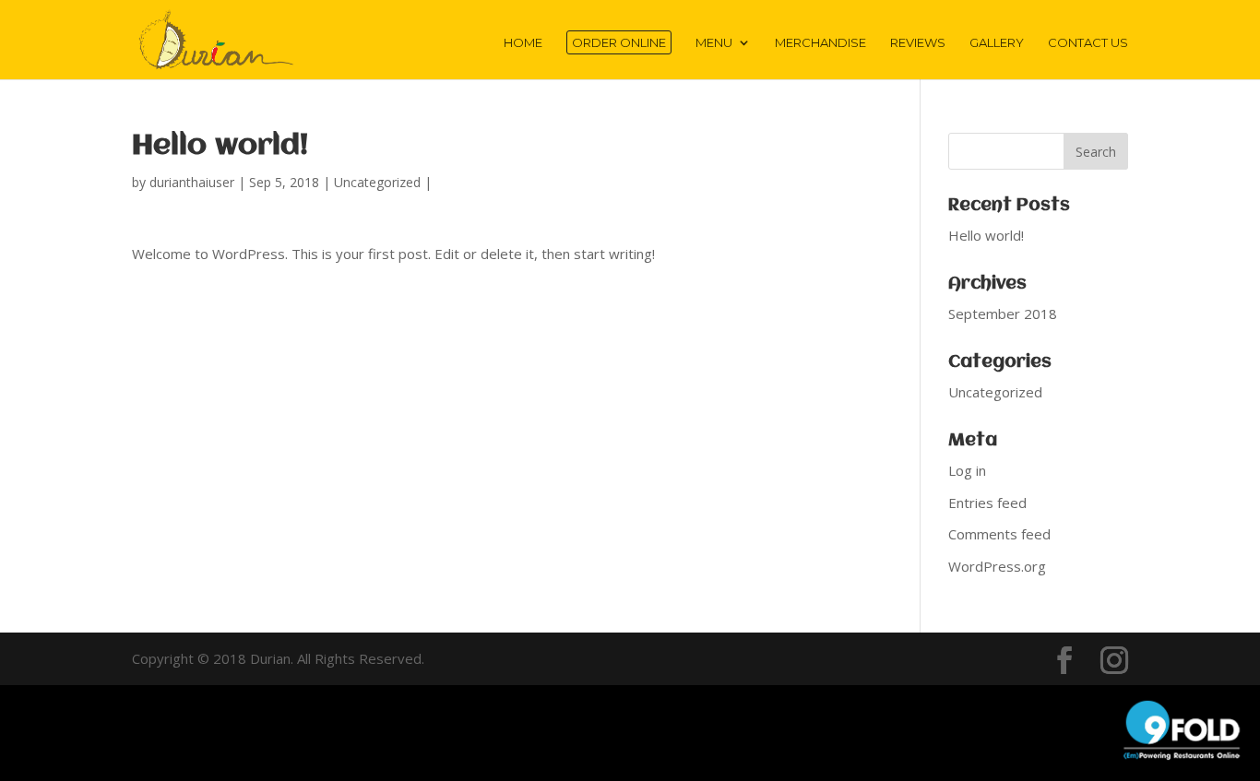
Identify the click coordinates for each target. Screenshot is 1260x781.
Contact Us (1088, 43)
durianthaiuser (191, 182)
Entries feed (987, 502)
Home (523, 43)
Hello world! (986, 235)
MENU (713, 43)
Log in (967, 470)
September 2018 (1002, 313)
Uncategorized (377, 182)
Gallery (996, 43)
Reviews (917, 43)
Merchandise (820, 43)
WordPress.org (997, 566)
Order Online (619, 42)
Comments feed (999, 534)
